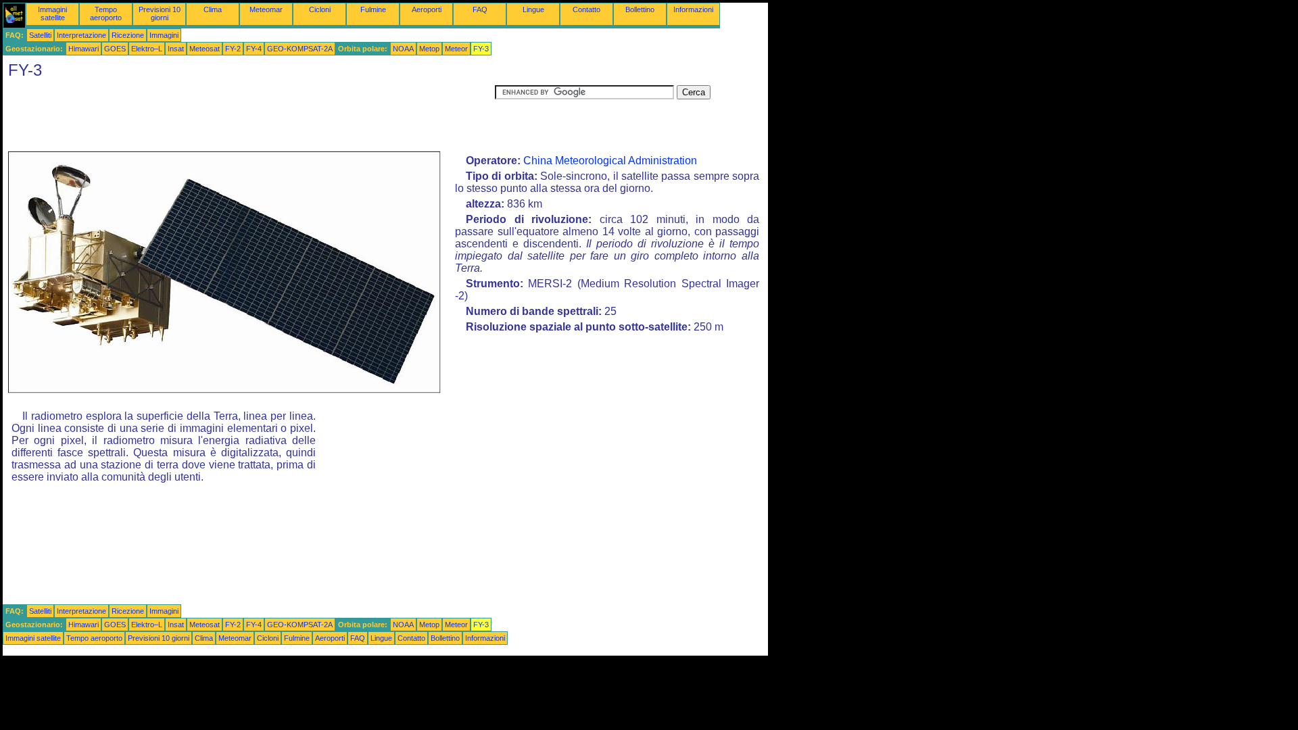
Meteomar (266, 9)
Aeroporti (426, 9)
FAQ (480, 9)
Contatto (586, 9)
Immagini (163, 35)
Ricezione (128, 35)
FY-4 (254, 49)
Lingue (533, 9)
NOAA (403, 49)
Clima (212, 9)
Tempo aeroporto (106, 13)
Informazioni (693, 9)
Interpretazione (81, 35)
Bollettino (639, 9)
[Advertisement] (249, 115)
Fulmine (373, 9)
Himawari (83, 49)
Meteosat (204, 49)
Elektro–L (146, 49)
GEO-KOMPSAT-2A (300, 49)
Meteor (456, 49)
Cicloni (320, 9)
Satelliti (40, 35)
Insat (176, 49)
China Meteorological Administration (610, 160)
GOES (115, 49)
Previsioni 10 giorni (160, 13)
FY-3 (481, 49)
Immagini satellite (52, 13)
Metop (429, 49)
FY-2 (233, 49)
